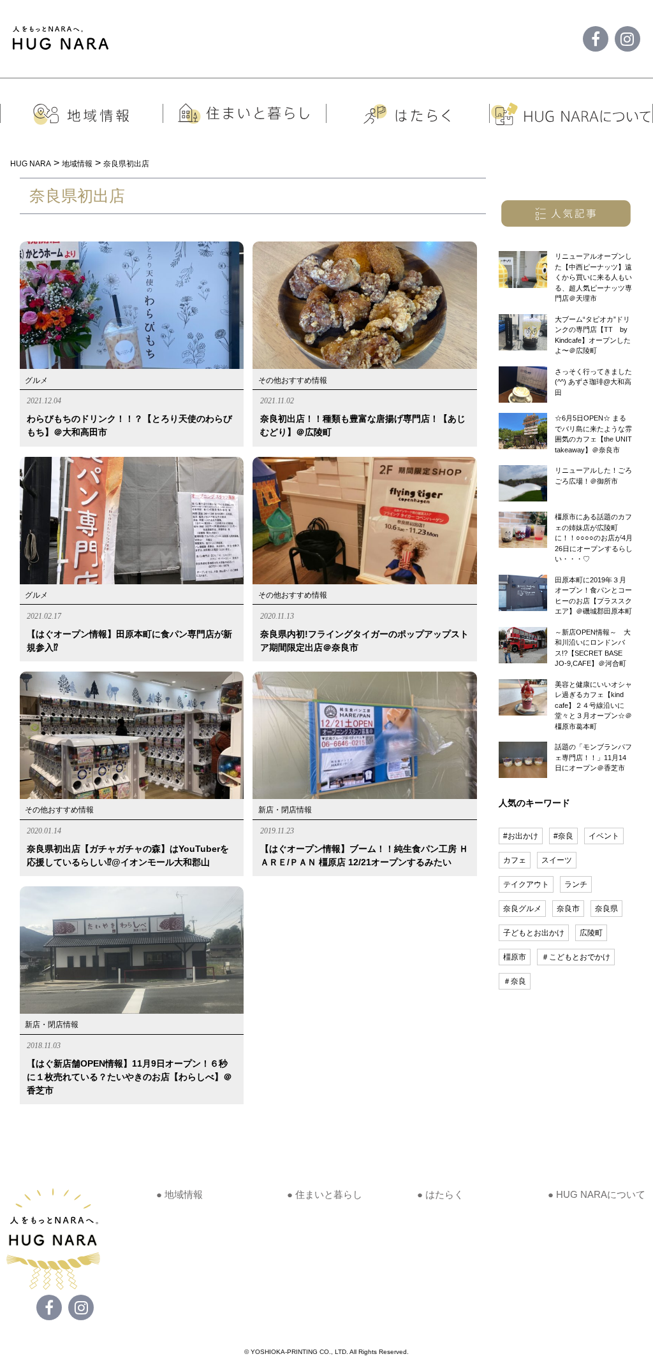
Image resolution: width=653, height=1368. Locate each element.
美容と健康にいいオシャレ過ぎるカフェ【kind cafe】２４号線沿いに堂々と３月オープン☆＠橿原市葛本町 (593, 705)
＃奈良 (514, 981)
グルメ (36, 380)
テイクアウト (526, 884)
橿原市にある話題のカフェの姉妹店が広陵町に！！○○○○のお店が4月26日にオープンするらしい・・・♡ (594, 538)
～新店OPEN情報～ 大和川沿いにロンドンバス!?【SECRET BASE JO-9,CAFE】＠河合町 (593, 648)
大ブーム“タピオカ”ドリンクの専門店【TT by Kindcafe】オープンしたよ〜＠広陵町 (593, 335)
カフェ (514, 860)
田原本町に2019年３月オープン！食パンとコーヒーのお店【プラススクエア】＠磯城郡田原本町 (593, 596)
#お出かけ (520, 836)
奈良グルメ (522, 908)
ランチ (575, 884)
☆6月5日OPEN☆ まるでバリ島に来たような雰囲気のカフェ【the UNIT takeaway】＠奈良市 (593, 434)
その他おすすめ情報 (292, 380)
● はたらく (440, 1194)
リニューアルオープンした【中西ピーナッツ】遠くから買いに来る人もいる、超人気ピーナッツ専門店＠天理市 (593, 277)
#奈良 (563, 836)
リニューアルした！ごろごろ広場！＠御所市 (593, 475)
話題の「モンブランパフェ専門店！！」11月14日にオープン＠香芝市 (593, 757)
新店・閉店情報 (285, 809)
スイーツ (556, 860)
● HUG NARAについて (596, 1194)
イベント (604, 836)
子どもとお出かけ (533, 932)
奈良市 (568, 908)
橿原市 (514, 957)
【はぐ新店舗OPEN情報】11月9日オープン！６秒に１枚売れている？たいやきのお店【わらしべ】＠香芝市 (129, 1076)
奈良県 (606, 908)
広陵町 (591, 932)
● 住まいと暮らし (324, 1194)
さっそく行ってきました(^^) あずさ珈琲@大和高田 (593, 382)
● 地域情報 (179, 1194)
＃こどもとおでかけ (575, 957)
